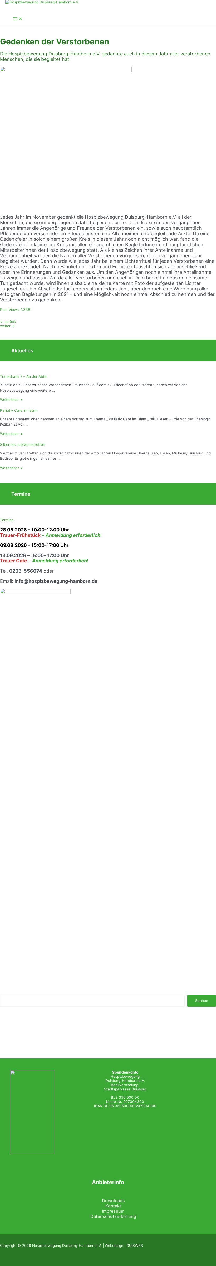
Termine (7, 520)
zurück (8, 322)
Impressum (113, 1211)
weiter (7, 326)
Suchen (201, 1000)
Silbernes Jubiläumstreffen (22, 444)
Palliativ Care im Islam (18, 410)
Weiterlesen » (11, 399)
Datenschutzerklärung (113, 1216)
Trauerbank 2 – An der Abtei (23, 376)
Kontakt (113, 1206)
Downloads (113, 1200)
